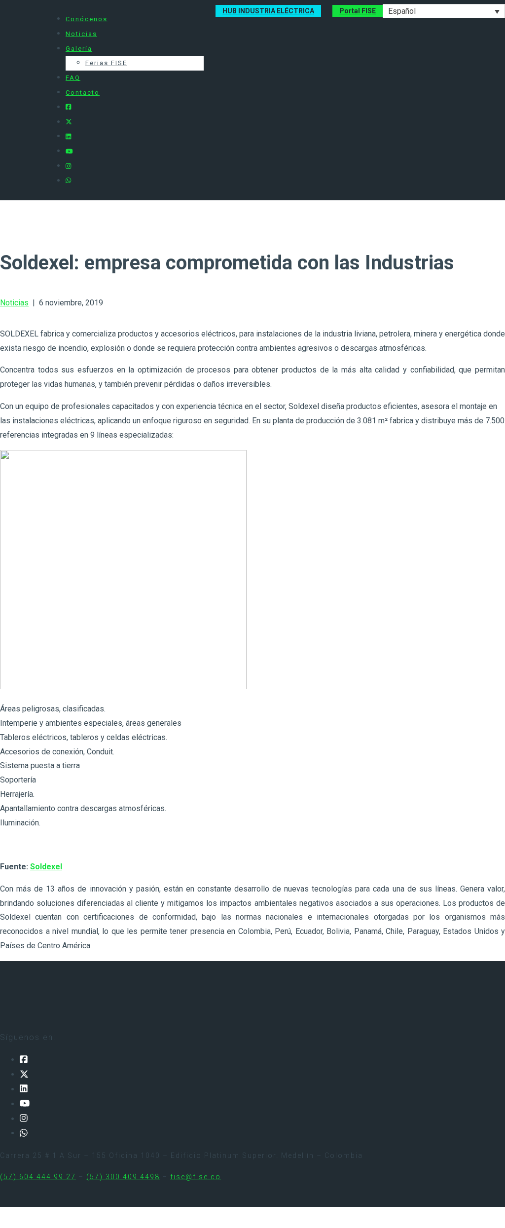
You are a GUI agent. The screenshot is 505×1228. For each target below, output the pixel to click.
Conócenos (87, 19)
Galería (79, 48)
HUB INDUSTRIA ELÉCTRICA (268, 11)
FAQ (73, 77)
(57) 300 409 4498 (123, 1177)
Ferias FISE (106, 63)
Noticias (81, 33)
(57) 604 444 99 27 (38, 1177)
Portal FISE (357, 11)
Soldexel (46, 866)
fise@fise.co (195, 1177)
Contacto (83, 92)
